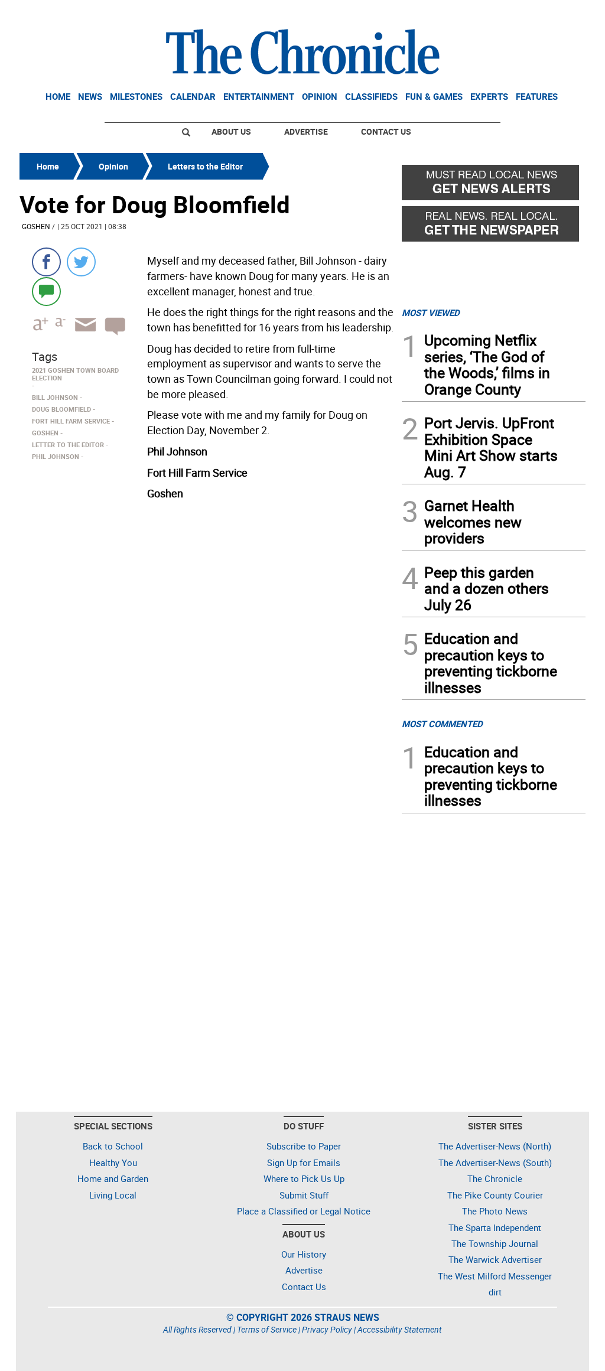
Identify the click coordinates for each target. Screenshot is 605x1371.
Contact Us (386, 131)
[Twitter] (81, 262)
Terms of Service (267, 1329)
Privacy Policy (327, 1329)
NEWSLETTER (490, 13)
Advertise (306, 131)
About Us (231, 131)
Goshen (36, 226)
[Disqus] (207, 655)
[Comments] (46, 290)
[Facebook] (46, 262)
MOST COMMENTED (442, 724)
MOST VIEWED (431, 312)
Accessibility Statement (399, 1329)
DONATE (557, 13)
